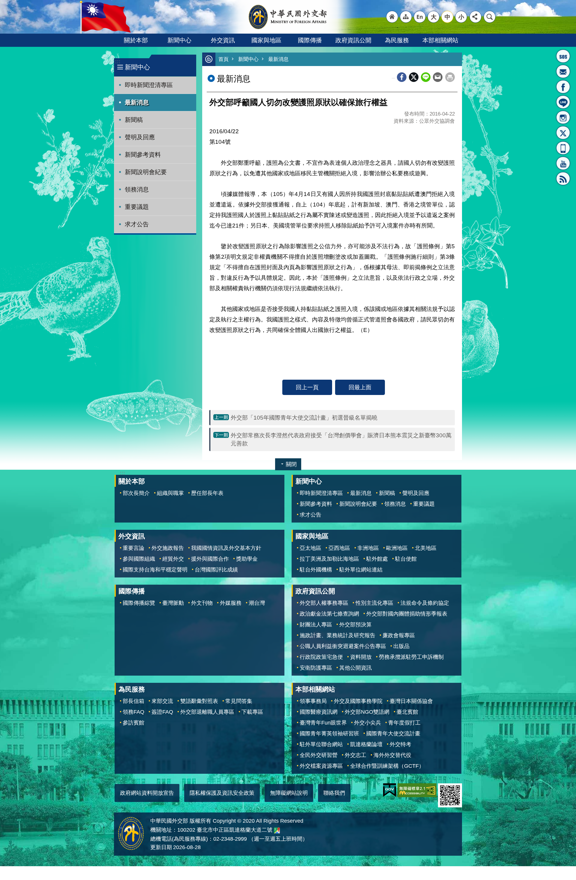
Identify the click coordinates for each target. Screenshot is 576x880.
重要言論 (133, 548)
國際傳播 (310, 40)
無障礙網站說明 (289, 793)
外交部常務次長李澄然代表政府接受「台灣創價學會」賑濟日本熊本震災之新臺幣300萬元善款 (341, 439)
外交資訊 (223, 40)
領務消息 (137, 189)
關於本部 (136, 40)
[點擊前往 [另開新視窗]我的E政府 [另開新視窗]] (389, 790)
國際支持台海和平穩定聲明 (155, 570)
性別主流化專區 (374, 603)
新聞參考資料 (143, 154)
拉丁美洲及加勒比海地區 (329, 559)
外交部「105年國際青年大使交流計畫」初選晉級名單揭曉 (304, 417)
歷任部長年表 (207, 493)
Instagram (563, 117)
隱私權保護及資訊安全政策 (222, 793)
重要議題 (137, 206)
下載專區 (252, 712)
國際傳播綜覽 (139, 603)
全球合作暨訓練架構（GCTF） (387, 766)
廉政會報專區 (398, 635)
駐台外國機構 (316, 570)
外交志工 (355, 755)
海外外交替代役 (392, 755)
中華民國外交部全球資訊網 (288, 17)
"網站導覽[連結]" (406, 17)
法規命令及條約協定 (424, 603)
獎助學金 (247, 559)
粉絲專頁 (563, 86)
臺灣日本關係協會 (411, 701)
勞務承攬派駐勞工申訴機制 (411, 657)
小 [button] (461, 17)
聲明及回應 (140, 137)
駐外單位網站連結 (360, 570)
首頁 (223, 59)
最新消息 (137, 102)
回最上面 (360, 387)
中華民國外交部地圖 (277, 830)
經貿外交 (173, 559)
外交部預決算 (355, 625)
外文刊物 (202, 603)
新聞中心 (179, 40)
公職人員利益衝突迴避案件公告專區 (343, 646)
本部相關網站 (440, 40)
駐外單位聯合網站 (321, 744)
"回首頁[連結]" (392, 17)
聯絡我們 (334, 793)
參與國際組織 (139, 559)
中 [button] (447, 17)
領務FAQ (133, 712)
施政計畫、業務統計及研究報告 (337, 635)
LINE (563, 102)
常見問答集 (238, 701)
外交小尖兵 (367, 723)
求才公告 (137, 224)
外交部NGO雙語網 (367, 712)
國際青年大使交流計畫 (393, 734)
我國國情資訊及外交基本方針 (226, 548)
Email (437, 77)
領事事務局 (313, 701)
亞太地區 (310, 548)
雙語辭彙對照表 (199, 701)
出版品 (401, 646)
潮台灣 (257, 603)
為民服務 (397, 40)
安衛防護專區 (316, 668)
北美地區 (425, 548)
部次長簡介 (136, 493)
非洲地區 (368, 548)
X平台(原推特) (563, 132)
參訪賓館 (133, 723)
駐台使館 (406, 559)
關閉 (291, 464)
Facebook (401, 77)
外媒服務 (231, 603)
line (425, 77)
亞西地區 (339, 548)
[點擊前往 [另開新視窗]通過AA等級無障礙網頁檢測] (417, 790)
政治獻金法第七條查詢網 (329, 614)
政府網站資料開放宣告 (147, 793)
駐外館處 (377, 559)
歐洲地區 (397, 548)
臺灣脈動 (173, 603)
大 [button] (433, 17)
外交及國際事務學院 (358, 701)
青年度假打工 (404, 723)
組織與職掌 (170, 493)
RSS (563, 178)
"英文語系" (420, 17)
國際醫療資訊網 (319, 712)
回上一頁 (307, 387)
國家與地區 (266, 40)
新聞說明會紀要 (146, 172)
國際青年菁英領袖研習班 (329, 734)
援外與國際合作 (210, 559)
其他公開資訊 (355, 668)
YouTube (563, 163)
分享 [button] (476, 17)
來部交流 (162, 701)
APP (563, 148)
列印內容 (450, 77)
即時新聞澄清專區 (149, 85)
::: (117, 61)
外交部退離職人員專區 (207, 712)
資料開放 (361, 657)
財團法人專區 (316, 625)
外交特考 (400, 744)
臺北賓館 (407, 712)
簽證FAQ (162, 712)
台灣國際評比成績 (216, 570)
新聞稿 (134, 119)
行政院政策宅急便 (321, 657)
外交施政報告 (168, 548)
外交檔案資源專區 (321, 766)
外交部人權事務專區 (324, 603)
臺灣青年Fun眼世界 (323, 723)
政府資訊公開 (353, 40)
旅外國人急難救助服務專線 (563, 56)
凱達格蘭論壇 (366, 744)
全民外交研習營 (319, 755)
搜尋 (490, 17)
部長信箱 (563, 71)
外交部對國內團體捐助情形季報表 (406, 614)
